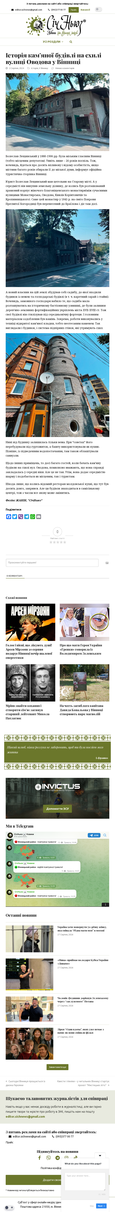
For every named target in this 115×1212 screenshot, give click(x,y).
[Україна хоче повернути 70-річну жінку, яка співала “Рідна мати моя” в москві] (29, 938)
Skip (92, 1206)
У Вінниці (43, 68)
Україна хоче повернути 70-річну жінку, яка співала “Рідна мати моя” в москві (82, 928)
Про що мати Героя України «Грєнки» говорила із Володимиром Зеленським (81, 649)
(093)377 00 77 (58, 9)
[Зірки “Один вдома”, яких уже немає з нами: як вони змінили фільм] (29, 1043)
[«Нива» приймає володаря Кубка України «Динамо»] (29, 974)
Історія (34, 68)
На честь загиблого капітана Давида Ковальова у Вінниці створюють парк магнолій (81, 710)
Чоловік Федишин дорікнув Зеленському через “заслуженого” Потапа (83, 999)
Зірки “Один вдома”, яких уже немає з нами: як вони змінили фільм (81, 1031)
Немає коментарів (64, 68)
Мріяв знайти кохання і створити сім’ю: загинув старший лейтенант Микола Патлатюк (27, 712)
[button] (71, 42)
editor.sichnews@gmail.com (28, 9)
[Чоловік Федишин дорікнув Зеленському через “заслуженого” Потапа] (29, 1008)
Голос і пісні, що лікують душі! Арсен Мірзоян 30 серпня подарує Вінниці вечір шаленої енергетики (29, 651)
